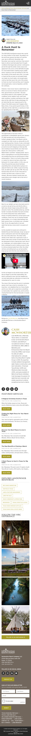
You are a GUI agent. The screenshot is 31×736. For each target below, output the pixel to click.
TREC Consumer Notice (8, 731)
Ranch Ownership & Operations (12, 499)
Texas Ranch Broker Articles (18, 8)
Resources (6, 502)
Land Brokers (17, 722)
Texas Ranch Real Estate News (12, 509)
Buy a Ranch (6, 722)
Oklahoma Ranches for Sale (11, 717)
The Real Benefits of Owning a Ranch (14, 446)
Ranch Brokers (7, 718)
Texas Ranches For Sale (10, 713)
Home (3, 8)
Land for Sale (7, 495)
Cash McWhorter (12, 318)
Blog (7, 8)
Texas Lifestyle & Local (20, 502)
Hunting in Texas (8, 488)
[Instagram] (7, 389)
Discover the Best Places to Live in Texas (14, 430)
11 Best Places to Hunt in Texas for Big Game (15, 461)
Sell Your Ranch (17, 720)
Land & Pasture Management (11, 492)
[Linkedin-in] (12, 389)
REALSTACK (20, 733)
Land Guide (18, 718)
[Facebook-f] (3, 389)
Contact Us (5, 720)
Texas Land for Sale (9, 715)
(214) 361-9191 (6, 662)
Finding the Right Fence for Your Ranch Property (15, 414)
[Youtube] (16, 389)
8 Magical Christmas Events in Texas (14, 399)
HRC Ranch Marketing (9, 485)
